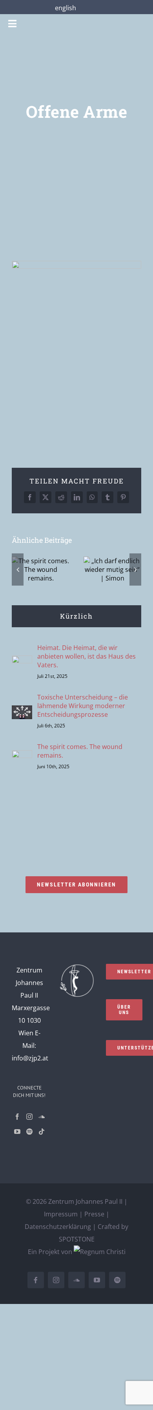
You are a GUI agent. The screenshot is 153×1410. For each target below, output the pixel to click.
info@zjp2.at (30, 1058)
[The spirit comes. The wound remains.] (22, 756)
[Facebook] (17, 1116)
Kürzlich (76, 616)
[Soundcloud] (41, 1116)
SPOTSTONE (77, 1239)
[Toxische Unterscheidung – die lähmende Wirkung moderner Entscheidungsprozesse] (22, 711)
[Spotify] (29, 1131)
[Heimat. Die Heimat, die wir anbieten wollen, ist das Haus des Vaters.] (22, 661)
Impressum (61, 1214)
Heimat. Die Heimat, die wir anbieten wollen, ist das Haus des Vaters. (86, 656)
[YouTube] (17, 1131)
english (65, 8)
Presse (94, 1214)
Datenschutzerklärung (58, 1226)
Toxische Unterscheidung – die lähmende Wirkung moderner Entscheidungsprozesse (82, 706)
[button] (18, 569)
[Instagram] (29, 1116)
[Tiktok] (41, 1131)
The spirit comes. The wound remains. (79, 751)
